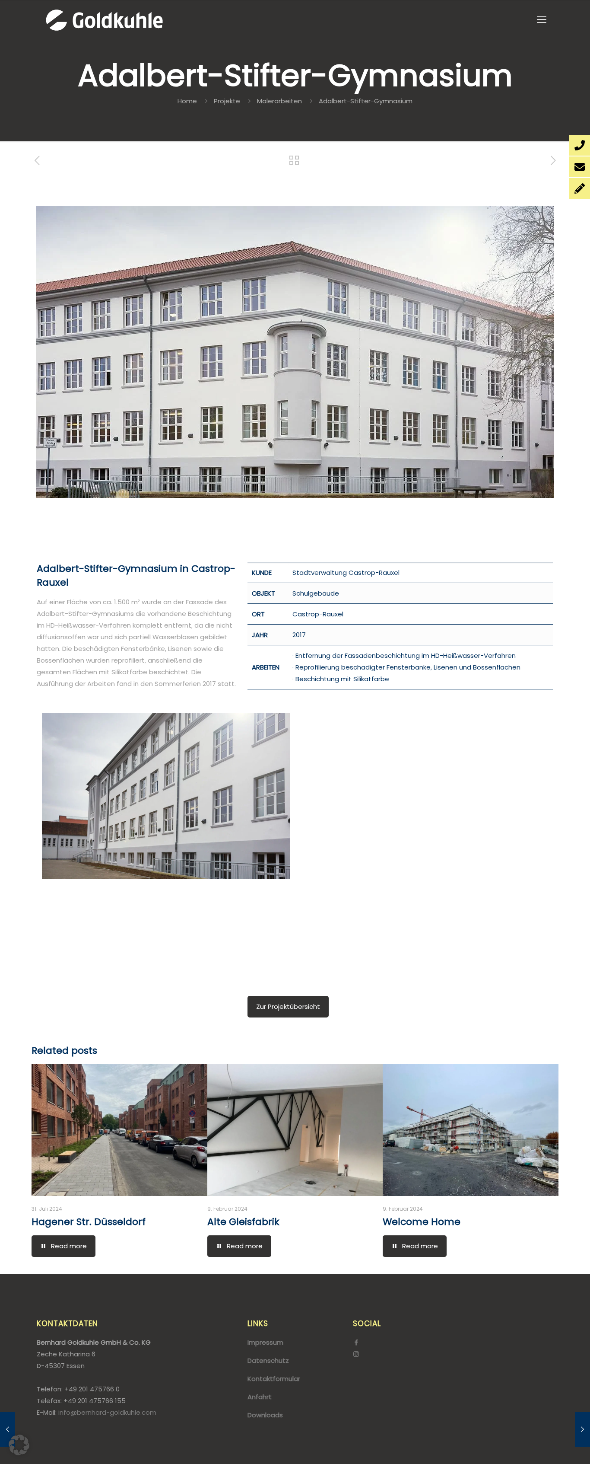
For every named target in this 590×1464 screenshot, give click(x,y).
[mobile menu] (541, 20)
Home (187, 100)
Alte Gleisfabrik (243, 1221)
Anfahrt (259, 1396)
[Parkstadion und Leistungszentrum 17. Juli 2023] (582, 1429)
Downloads (265, 1414)
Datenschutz (268, 1360)
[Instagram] (356, 1354)
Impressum (265, 1342)
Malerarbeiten (279, 100)
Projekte (227, 100)
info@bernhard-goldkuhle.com (107, 1412)
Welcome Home (421, 1221)
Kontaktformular (273, 1378)
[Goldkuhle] (104, 19)
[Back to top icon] (548, 1446)
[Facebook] (356, 1342)
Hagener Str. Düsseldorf (89, 1221)
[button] (19, 1445)
